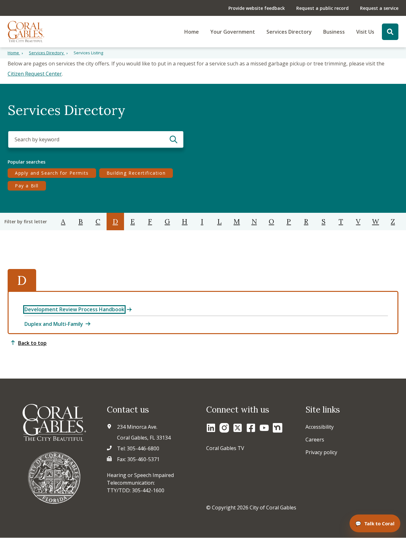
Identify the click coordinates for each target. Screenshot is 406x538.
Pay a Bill (30, 185)
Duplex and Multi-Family (53, 324)
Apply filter (174, 139)
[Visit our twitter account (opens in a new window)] (237, 428)
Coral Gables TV (225, 448)
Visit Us (365, 31)
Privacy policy (321, 452)
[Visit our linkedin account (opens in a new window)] (211, 428)
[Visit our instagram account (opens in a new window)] (224, 428)
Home (191, 31)
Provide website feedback (256, 8)
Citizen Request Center (35, 73)
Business (334, 31)
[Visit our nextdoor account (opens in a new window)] (277, 428)
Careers (314, 439)
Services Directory (289, 31)
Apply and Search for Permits (52, 173)
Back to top (32, 343)
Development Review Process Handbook (74, 309)
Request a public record (322, 8)
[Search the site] (390, 32)
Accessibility (319, 426)
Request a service (379, 8)
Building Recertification (137, 173)
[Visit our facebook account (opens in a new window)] (251, 428)
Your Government (232, 31)
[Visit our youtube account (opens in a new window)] (264, 428)
